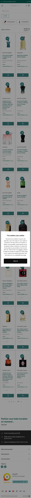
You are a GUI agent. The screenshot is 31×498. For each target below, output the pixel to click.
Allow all (15, 261)
